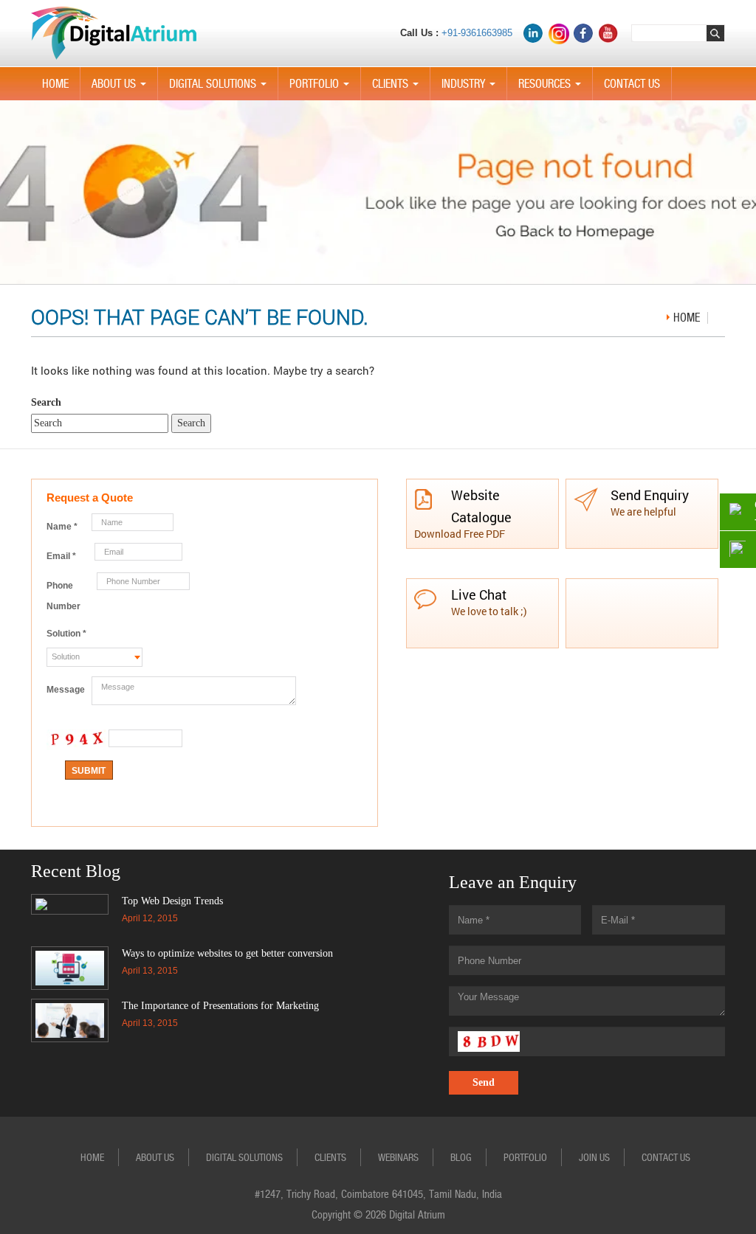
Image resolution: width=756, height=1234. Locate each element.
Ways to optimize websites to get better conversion (227, 953)
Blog (461, 1157)
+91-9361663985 (476, 32)
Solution (66, 633)
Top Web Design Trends (172, 901)
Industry (471, 88)
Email (61, 556)
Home (686, 318)
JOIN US (594, 1157)
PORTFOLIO (322, 88)
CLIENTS (398, 88)
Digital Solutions (220, 88)
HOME (55, 84)
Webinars (398, 1157)
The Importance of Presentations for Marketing (220, 1005)
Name (62, 526)
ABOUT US (122, 88)
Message (66, 689)
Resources (552, 88)
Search (46, 402)
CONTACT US (632, 84)
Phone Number (63, 595)
